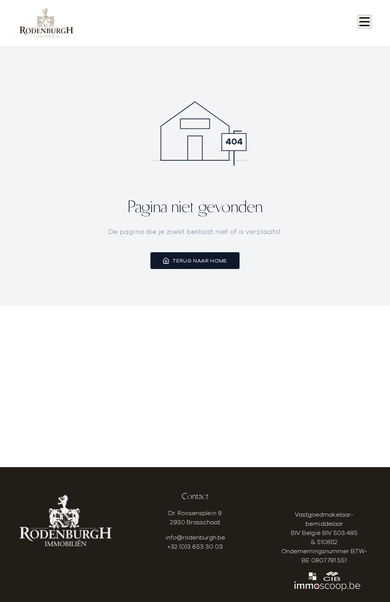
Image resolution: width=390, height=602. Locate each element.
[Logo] (56, 23)
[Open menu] (364, 22)
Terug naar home (200, 261)
